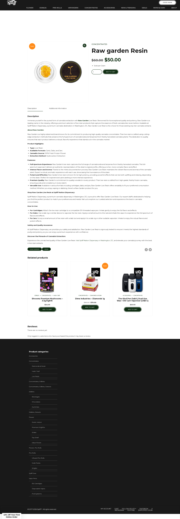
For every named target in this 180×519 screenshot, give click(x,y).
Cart (116, 509)
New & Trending (128, 8)
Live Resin (35, 376)
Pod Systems (37, 494)
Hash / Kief (56, 295)
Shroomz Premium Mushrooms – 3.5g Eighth (47, 300)
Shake (34, 432)
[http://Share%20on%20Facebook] (146, 249)
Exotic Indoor (37, 422)
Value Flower (36, 443)
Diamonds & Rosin (95, 295)
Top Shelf (35, 437)
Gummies (35, 407)
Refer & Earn (159, 8)
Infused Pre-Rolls (38, 458)
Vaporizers (73, 8)
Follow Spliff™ (129, 509)
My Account (106, 509)
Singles (34, 468)
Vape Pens (33, 478)
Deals (144, 8)
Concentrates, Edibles (37, 381)
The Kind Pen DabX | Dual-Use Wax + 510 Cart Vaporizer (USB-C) (132, 300)
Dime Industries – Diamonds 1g (90, 299)
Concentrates (91, 8)
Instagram (119, 510)
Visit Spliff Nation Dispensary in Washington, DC (94, 240)
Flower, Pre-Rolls (35, 448)
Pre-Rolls (57, 8)
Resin (46, 249)
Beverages (36, 397)
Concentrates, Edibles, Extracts (40, 387)
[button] (11, 516)
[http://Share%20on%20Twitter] (150, 249)
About (174, 8)
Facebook (143, 509)
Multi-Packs (36, 463)
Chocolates (36, 402)
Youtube (131, 510)
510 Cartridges (37, 483)
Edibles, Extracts (35, 412)
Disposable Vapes (38, 489)
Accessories (109, 8)
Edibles (43, 8)
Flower (29, 8)
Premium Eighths (38, 427)
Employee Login (145, 510)
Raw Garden (34, 249)
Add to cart (110, 72)
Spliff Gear (32, 473)
